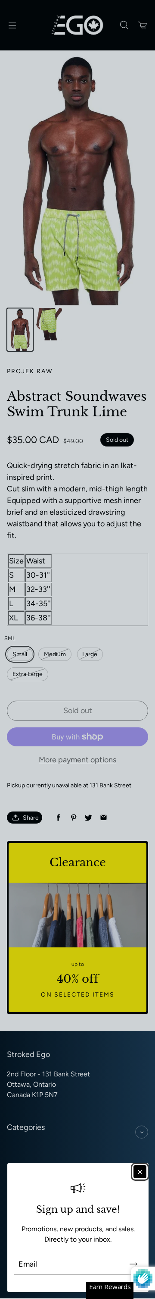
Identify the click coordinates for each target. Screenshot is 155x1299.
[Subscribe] (133, 1264)
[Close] (139, 1171)
